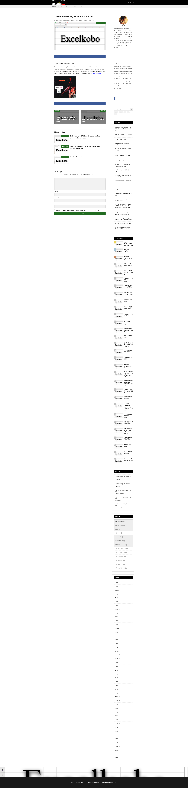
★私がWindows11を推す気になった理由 (128, 243)
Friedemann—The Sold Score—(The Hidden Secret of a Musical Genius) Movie (123, 129)
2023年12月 (117, 696)
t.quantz (118, 479)
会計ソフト (121, 564)
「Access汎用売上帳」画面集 (128, 438)
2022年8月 (117, 715)
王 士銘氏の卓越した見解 (120, 139)
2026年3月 (117, 601)
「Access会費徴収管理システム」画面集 (128, 415)
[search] (131, 109)
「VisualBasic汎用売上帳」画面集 (128, 459)
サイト (56, 203)
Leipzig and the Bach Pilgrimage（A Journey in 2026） (123, 176)
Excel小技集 (119, 537)
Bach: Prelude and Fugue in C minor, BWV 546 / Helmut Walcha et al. (123, 213)
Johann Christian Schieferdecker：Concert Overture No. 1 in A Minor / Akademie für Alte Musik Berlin (123, 155)
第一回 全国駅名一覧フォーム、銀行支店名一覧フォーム (128, 374)
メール (56, 197)
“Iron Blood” (117, 189)
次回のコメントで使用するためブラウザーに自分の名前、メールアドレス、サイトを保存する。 (78, 210)
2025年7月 (117, 624)
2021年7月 (117, 734)
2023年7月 (117, 704)
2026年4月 (117, 597)
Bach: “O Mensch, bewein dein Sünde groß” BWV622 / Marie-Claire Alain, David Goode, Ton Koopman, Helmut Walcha (123, 207)
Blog (118, 529)
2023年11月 (117, 700)
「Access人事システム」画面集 (128, 286)
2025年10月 (117, 613)
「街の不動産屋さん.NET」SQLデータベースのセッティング (128, 431)
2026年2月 (117, 605)
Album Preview (61, 6)
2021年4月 (117, 742)
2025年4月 (117, 635)
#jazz (81, 20)
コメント (57, 177)
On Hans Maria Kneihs (120, 160)
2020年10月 (117, 750)
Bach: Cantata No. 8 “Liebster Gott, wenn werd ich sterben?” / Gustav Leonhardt (85, 137)
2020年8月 (117, 757)
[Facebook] (80, 56)
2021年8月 (117, 731)
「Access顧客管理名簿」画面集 (128, 307)
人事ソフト (121, 560)
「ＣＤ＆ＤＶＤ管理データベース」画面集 (128, 279)
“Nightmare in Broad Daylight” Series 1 (123, 181)
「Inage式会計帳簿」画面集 (128, 452)
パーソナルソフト (122, 548)
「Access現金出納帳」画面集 (128, 350)
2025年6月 (117, 628)
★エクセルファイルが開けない (128, 250)
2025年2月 (117, 643)
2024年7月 (117, 670)
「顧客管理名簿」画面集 (128, 358)
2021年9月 (117, 727)
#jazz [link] (94, 73)
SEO (124, 112)
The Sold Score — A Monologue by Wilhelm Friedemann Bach (122, 165)
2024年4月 (117, 681)
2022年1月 (117, 719)
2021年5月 (117, 738)
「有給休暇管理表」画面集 (128, 397)
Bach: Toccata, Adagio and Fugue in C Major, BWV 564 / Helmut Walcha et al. (123, 218)
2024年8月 (117, 666)
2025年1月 (117, 647)
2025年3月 (117, 639)
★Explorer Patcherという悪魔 (128, 258)
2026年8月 (117, 582)
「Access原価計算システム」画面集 (128, 330)
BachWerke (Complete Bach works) (128, 323)
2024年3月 (117, 685)
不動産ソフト (121, 556)
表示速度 (120, 112)
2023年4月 (117, 708)
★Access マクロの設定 (128, 336)
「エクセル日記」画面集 (128, 300)
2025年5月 (117, 632)
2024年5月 (117, 677)
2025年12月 (117, 609)
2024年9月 (117, 662)
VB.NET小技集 (120, 540)
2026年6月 (117, 590)
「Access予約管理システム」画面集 (128, 272)
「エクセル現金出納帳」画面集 (128, 422)
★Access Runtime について (128, 366)
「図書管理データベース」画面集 (128, 314)
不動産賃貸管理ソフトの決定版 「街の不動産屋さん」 (128, 383)
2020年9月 (117, 754)
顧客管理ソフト (122, 568)
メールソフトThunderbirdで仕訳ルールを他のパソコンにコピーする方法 (128, 407)
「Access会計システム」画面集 (128, 264)
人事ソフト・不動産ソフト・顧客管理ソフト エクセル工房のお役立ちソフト (98, 782)
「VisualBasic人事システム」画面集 (128, 391)
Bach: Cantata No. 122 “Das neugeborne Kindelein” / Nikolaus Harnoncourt (85, 147)
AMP (128, 112)
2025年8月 (117, 620)
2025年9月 (117, 616)
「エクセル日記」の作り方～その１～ (128, 294)
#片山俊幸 (85, 20)
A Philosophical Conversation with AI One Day (123, 194)
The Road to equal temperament (80, 157)
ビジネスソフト (122, 552)
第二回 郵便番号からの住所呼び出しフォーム (128, 344)
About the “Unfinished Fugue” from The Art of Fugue (123, 199)
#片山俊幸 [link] (98, 73)
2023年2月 (117, 712)
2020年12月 (117, 746)
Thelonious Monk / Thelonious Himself (74, 6)
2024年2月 (117, 689)
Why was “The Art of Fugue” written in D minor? (123, 149)
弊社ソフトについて (121, 544)
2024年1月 (117, 693)
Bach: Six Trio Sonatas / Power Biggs (123, 223)
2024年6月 (117, 674)
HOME (54, 6)
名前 (56, 191)
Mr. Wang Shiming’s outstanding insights (122, 144)
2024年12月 (117, 651)
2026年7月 (117, 586)
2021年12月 (117, 723)
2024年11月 (117, 655)
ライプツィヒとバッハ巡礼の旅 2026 (122, 170)
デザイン (116, 112)
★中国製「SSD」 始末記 (128, 445)
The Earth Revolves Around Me (122, 186)
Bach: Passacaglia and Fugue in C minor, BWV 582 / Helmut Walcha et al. (123, 228)
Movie (120, 533)
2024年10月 (117, 658)
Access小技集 (120, 521)
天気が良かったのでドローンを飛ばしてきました (123, 134)
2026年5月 (117, 594)
